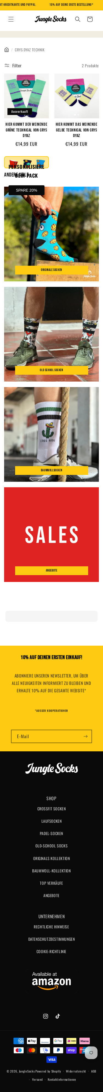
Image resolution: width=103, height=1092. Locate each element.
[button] (11, 19)
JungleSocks (27, 1071)
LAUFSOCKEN (51, 821)
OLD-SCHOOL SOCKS (51, 846)
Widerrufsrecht (76, 1071)
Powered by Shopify (48, 1071)
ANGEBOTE (51, 895)
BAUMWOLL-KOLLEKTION (51, 870)
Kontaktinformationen (62, 1079)
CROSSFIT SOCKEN (51, 808)
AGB (93, 1071)
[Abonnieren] (85, 736)
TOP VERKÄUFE (51, 883)
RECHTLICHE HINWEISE (51, 926)
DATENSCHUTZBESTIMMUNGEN (51, 939)
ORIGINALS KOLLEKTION (51, 858)
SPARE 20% (26, 190)
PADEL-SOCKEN (51, 833)
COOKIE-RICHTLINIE (51, 951)
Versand (37, 1079)
